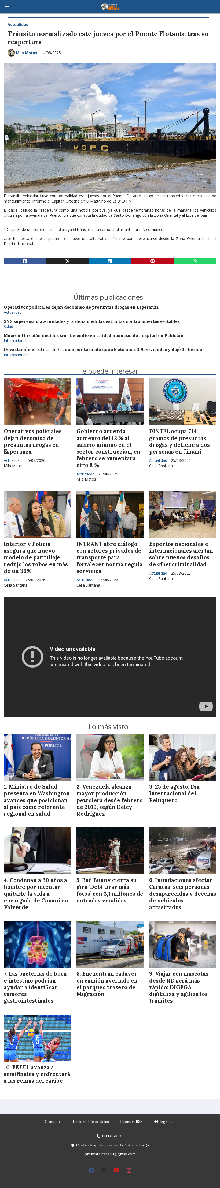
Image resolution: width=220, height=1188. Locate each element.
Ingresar (167, 1121)
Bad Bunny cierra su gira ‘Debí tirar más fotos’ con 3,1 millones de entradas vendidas (109, 890)
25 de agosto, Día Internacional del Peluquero (174, 793)
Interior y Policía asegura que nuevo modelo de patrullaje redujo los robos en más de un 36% (36, 558)
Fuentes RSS (131, 1121)
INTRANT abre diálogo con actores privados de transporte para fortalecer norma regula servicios (109, 558)
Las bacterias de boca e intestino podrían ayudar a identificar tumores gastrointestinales (35, 987)
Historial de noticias (91, 1121)
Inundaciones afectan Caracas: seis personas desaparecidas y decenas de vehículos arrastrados (182, 894)
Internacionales (17, 340)
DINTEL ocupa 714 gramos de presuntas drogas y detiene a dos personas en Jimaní (179, 441)
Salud (8, 326)
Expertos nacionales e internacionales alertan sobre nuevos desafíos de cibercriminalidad (181, 554)
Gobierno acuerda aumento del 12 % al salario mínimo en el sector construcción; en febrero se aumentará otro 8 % (108, 448)
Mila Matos (26, 52)
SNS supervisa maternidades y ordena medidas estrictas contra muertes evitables (92, 321)
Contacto (53, 1121)
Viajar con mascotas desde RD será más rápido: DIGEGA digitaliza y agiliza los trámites (178, 987)
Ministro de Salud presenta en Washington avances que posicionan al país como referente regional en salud (37, 800)
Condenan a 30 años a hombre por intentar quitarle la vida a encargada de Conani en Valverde (36, 894)
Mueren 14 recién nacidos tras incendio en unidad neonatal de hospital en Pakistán (94, 335)
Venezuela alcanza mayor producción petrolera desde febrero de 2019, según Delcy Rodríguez (109, 800)
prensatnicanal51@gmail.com (110, 1154)
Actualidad (18, 24)
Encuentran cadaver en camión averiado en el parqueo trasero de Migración (107, 984)
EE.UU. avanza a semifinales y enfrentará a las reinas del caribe (37, 1074)
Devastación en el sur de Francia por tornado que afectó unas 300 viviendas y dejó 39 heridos (104, 349)
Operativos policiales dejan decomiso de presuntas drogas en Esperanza (81, 307)
